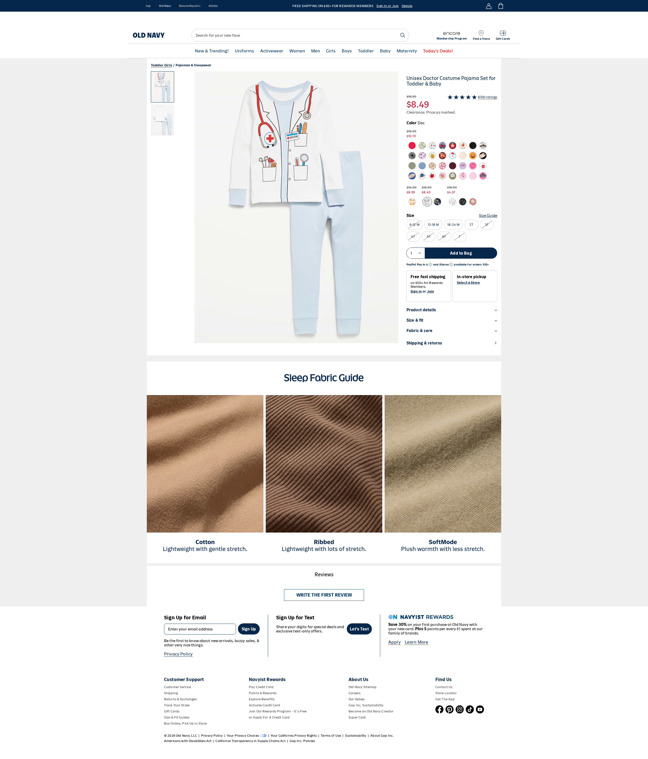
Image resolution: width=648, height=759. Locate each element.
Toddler (366, 51)
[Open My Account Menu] (489, 6)
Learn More (417, 642)
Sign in (416, 291)
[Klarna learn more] (451, 264)
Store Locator (446, 693)
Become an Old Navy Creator (371, 711)
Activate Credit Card (264, 705)
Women (297, 51)
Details (407, 6)
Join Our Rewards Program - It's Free (278, 711)
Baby (385, 51)
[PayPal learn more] (430, 264)
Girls (331, 51)
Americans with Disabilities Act (187, 741)
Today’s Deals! (438, 51)
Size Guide (488, 215)
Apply (394, 642)
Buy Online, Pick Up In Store (185, 723)
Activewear (271, 51)
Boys (347, 51)
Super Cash (357, 717)
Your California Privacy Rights (294, 735)
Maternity (407, 51)
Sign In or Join (387, 6)
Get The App (445, 699)
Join (430, 291)
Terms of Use (331, 735)
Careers (354, 693)
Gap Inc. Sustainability (366, 705)
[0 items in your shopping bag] (500, 6)
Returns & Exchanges (180, 699)
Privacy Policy (178, 654)
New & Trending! (212, 51)
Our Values (356, 699)
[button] (274, 213)
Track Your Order (177, 705)
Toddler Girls (161, 65)
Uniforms (244, 51)
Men (315, 51)
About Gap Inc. (382, 735)
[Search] (403, 35)
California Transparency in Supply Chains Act (250, 741)
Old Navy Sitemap (362, 687)
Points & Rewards (262, 693)
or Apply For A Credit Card (269, 717)
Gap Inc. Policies (302, 741)
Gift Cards (171, 711)
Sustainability (355, 735)
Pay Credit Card (261, 687)
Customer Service (177, 687)
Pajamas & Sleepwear (194, 65)
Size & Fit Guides (176, 717)
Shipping (171, 693)
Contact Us (443, 687)
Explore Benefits (261, 699)
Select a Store (468, 282)
